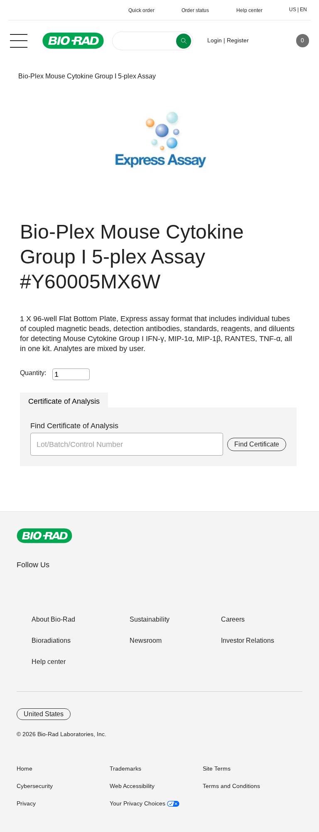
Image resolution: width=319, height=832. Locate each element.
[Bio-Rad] (44, 535)
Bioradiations (51, 640)
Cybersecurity (35, 786)
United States (44, 713)
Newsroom (146, 640)
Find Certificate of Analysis (74, 426)
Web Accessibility (132, 786)
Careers (233, 619)
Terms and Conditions (231, 786)
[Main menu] (18, 40)
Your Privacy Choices (138, 803)
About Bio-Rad (53, 619)
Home (24, 768)
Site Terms (217, 768)
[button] (5, 76)
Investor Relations (247, 640)
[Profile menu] (267, 40)
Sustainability (149, 619)
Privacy (26, 803)
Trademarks (125, 768)
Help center (49, 661)
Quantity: (33, 372)
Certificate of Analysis (64, 401)
